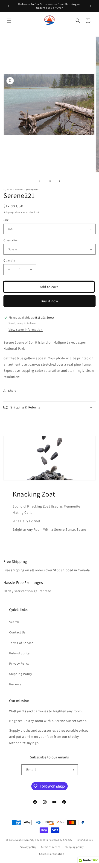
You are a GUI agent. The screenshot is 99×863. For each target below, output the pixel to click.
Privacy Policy (19, 663)
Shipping (8, 212)
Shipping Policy (20, 674)
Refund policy (19, 653)
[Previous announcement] (8, 6)
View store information (26, 329)
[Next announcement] (90, 6)
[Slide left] (39, 181)
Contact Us (17, 632)
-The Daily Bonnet (26, 521)
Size (6, 220)
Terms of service (50, 847)
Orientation (10, 240)
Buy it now (49, 301)
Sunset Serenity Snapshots (31, 839)
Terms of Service (21, 643)
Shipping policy (74, 847)
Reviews (15, 684)
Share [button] (12, 390)
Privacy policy (28, 847)
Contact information (51, 853)
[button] (9, 21)
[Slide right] (60, 181)
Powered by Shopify (60, 839)
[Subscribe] (72, 769)
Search (14, 622)
